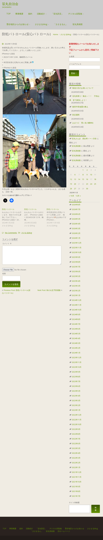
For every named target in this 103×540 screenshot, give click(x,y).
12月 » (78, 196)
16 (87, 179)
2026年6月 (76, 214)
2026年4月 (76, 223)
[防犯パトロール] (13, 217)
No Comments (11, 233)
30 (87, 188)
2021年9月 (76, 486)
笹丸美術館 (77, 24)
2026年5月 (76, 219)
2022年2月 (76, 462)
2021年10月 (76, 482)
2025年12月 (76, 243)
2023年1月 (76, 410)
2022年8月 (76, 434)
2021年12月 (76, 472)
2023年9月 (76, 372)
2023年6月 (76, 386)
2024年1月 (76, 352)
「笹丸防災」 (57, 13)
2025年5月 (76, 276)
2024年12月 (76, 300)
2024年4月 (76, 338)
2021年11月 (76, 477)
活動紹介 (41, 13)
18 (95, 179)
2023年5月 (76, 391)
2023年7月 (76, 381)
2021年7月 (76, 496)
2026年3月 (76, 228)
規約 (30, 13)
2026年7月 (76, 209)
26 (71, 188)
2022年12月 (76, 415)
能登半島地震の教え (80, 107)
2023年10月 (76, 367)
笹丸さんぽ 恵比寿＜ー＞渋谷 (84, 138)
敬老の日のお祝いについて (82, 88)
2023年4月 (76, 395)
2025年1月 (76, 295)
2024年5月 (76, 333)
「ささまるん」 (61, 24)
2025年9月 (76, 257)
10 (91, 174)
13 (75, 179)
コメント (7, 243)
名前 (4, 273)
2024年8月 (76, 319)
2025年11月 (76, 247)
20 (75, 184)
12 (71, 179)
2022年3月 (76, 458)
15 (83, 179)
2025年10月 (76, 252)
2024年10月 (76, 309)
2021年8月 (76, 491)
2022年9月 (76, 429)
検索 (95, 508)
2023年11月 (76, 362)
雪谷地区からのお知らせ (17, 24)
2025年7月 (76, 266)
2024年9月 (76, 314)
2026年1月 (76, 238)
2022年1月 (76, 467)
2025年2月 (76, 290)
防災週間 (75, 115)
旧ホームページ (64, 531)
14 (79, 179)
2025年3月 (76, 286)
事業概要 (19, 13)
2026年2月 (76, 233)
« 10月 (71, 196)
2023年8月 (76, 376)
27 (75, 188)
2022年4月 (76, 453)
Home (55, 34)
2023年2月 (76, 405)
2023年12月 (76, 357)
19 (71, 184)
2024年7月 (76, 324)
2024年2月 (76, 348)
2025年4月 (76, 281)
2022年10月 (76, 424)
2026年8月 (76, 204)
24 (91, 184)
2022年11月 (76, 419)
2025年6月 (76, 271)
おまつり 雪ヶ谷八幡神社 (82, 123)
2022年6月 (76, 443)
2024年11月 (76, 305)
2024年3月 (76, 343)
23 (87, 184)
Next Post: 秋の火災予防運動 (49, 290)
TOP (8, 13)
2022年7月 (76, 439)
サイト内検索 (74, 502)
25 (95, 184)
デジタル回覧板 (75, 13)
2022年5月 (76, 448)
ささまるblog (41, 24)
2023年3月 (76, 400)
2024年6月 (76, 329)
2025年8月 (76, 262)
